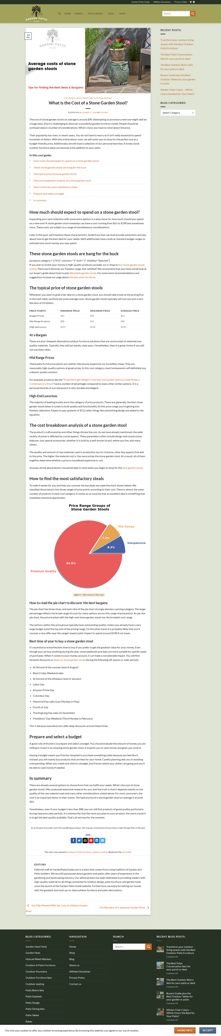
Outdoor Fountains (36, 971)
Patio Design (95, 13)
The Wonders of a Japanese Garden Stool (122, 907)
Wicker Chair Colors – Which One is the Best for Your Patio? (177, 91)
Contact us (75, 983)
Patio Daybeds (34, 996)
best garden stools (132, 467)
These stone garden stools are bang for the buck (59, 167)
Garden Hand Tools (36, 946)
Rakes (29, 1021)
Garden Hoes (33, 952)
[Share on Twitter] (79, 840)
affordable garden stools (82, 272)
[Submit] (192, 13)
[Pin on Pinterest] (91, 840)
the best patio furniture (82, 277)
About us (74, 965)
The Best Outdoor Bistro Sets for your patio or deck (176, 66)
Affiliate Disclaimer (162, 2)
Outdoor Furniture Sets (39, 977)
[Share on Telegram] (102, 840)
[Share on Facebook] (73, 840)
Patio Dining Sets (35, 1008)
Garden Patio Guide (140, 2)
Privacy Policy (180, 2)
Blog (111, 13)
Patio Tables (32, 1015)
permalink (126, 852)
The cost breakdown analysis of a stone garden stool (62, 180)
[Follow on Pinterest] (194, 2)
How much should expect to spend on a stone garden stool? (66, 160)
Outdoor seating (103, 98)
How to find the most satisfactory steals (55, 186)
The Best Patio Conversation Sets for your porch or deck (176, 56)
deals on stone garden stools (69, 659)
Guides (78, 13)
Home (67, 13)
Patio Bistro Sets (35, 990)
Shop (122, 13)
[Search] (59, 14)
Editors (104, 112)
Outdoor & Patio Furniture (78, 98)
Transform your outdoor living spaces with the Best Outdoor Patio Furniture (177, 44)
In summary (40, 200)
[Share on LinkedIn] (96, 840)
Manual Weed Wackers (38, 959)
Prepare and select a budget (48, 193)
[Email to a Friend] (85, 840)
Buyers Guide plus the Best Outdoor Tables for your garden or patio (177, 79)
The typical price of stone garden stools (55, 173)
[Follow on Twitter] (191, 2)
